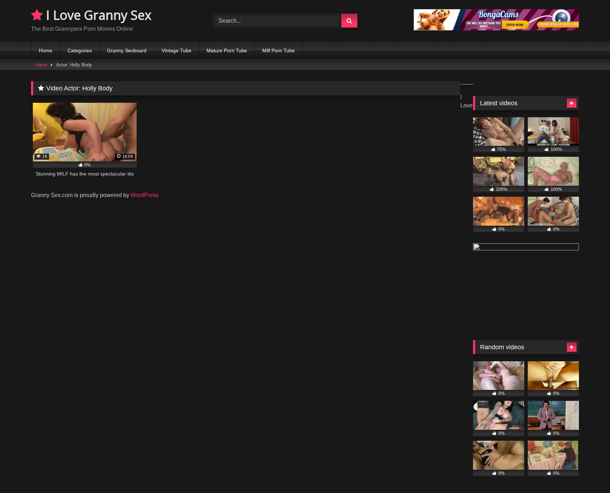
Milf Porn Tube (278, 50)
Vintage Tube (176, 50)
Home (45, 50)
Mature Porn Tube (227, 50)
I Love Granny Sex (97, 15)
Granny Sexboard (126, 50)
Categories (79, 50)
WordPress (145, 195)
